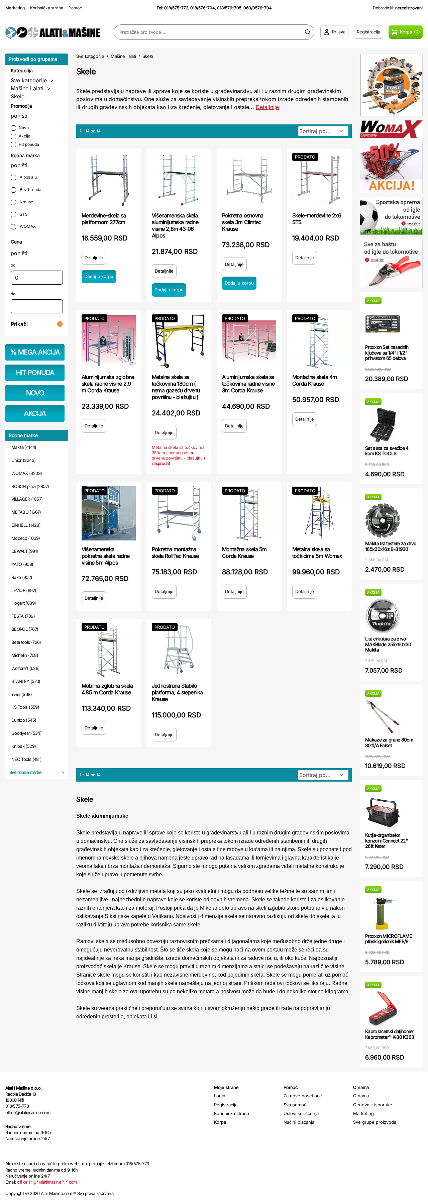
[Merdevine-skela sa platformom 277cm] (109, 180)
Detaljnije (267, 107)
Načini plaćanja (299, 1122)
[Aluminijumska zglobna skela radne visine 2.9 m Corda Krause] (109, 341)
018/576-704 (202, 7)
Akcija (24, 135)
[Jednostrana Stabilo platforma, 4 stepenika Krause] (179, 650)
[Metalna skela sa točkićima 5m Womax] (319, 513)
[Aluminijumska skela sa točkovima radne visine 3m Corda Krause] (249, 341)
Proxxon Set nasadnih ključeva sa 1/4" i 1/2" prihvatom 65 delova (386, 352)
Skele (17, 96)
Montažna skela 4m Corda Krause (314, 380)
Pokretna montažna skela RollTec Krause (175, 552)
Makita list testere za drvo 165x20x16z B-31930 (390, 546)
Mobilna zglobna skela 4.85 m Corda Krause (107, 689)
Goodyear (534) (26, 733)
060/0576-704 (257, 7)
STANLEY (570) (25, 681)
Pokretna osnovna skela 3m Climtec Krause (242, 222)
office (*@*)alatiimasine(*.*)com (47, 1182)
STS (23, 214)
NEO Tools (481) (26, 759)
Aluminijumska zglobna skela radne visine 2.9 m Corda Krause (108, 384)
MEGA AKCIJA (35, 352)
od (13, 265)
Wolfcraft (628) (25, 668)
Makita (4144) (23, 447)
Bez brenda (30, 189)
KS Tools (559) (25, 707)
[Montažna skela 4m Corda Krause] (319, 341)
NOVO (35, 393)
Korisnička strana (46, 7)
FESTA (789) (23, 616)
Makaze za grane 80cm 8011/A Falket (389, 742)
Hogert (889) (23, 603)
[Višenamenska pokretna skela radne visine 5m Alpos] (109, 513)
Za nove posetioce (303, 1095)
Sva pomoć (295, 1104)
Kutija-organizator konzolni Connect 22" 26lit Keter (386, 840)
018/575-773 (176, 7)
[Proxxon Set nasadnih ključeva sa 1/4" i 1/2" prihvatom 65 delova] (382, 324)
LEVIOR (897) (23, 590)
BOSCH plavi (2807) (30, 486)
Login (219, 1095)
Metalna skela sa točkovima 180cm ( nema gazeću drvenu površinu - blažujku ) (176, 387)
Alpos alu (28, 177)
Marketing (15, 7)
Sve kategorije (29, 80)
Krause (26, 201)
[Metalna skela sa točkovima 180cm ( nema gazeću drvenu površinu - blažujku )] (179, 341)
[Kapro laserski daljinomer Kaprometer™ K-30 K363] (382, 1008)
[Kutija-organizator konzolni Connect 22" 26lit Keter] (382, 812)
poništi (19, 115)
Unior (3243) (23, 460)
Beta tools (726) (26, 642)
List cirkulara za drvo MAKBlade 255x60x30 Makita (388, 644)
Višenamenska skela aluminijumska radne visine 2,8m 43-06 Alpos (175, 225)
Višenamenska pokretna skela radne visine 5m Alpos (105, 556)
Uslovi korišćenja (301, 1113)
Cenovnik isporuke (372, 1104)
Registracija (225, 1104)
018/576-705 (229, 7)
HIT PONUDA (35, 373)
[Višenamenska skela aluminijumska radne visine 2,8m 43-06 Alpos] (179, 180)
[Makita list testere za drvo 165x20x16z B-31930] (382, 520)
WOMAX (27, 226)
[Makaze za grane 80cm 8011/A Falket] (382, 716)
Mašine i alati (27, 88)
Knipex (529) (23, 746)
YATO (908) (22, 564)
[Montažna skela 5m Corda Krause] (249, 513)
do (13, 293)
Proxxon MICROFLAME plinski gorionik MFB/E (388, 938)
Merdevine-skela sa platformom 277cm (104, 218)
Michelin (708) (24, 655)
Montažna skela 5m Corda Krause (244, 552)
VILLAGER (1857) (26, 499)
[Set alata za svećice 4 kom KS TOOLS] (382, 425)
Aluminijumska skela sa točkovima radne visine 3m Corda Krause (248, 384)
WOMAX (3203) (26, 473)
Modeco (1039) (25, 538)
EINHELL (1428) (25, 525)
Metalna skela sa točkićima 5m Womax (317, 552)
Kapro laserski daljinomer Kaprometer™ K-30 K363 (389, 1034)
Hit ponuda (29, 144)
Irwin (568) (21, 694)
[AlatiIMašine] (53, 31)
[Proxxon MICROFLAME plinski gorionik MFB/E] (382, 913)
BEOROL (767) (24, 629)
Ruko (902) (21, 577)
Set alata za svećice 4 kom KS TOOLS (387, 451)
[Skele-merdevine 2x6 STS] (319, 180)
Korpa (220, 1122)
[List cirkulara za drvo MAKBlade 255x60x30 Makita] (382, 615)
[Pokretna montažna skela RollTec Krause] (179, 513)
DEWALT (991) (24, 551)
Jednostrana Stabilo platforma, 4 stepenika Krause (177, 692)
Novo (24, 127)
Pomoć (75, 7)
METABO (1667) (26, 512)
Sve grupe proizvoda (374, 1122)
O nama (361, 1095)
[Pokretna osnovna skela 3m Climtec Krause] (249, 180)
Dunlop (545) (23, 720)
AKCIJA (35, 413)
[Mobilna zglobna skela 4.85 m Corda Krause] (109, 650)
